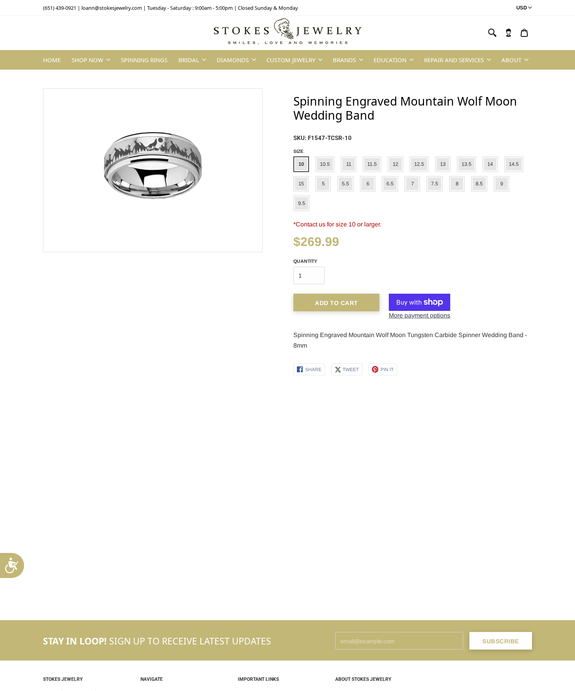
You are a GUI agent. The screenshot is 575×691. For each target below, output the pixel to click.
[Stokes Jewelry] (287, 33)
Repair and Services (454, 60)
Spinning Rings (144, 60)
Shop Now (87, 60)
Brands (344, 60)
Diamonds (233, 60)
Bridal (188, 60)
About (511, 60)
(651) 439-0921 (59, 7)
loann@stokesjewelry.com (111, 7)
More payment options (419, 315)
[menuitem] (508, 33)
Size (298, 151)
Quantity (305, 261)
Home (52, 60)
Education (390, 60)
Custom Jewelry (290, 60)
